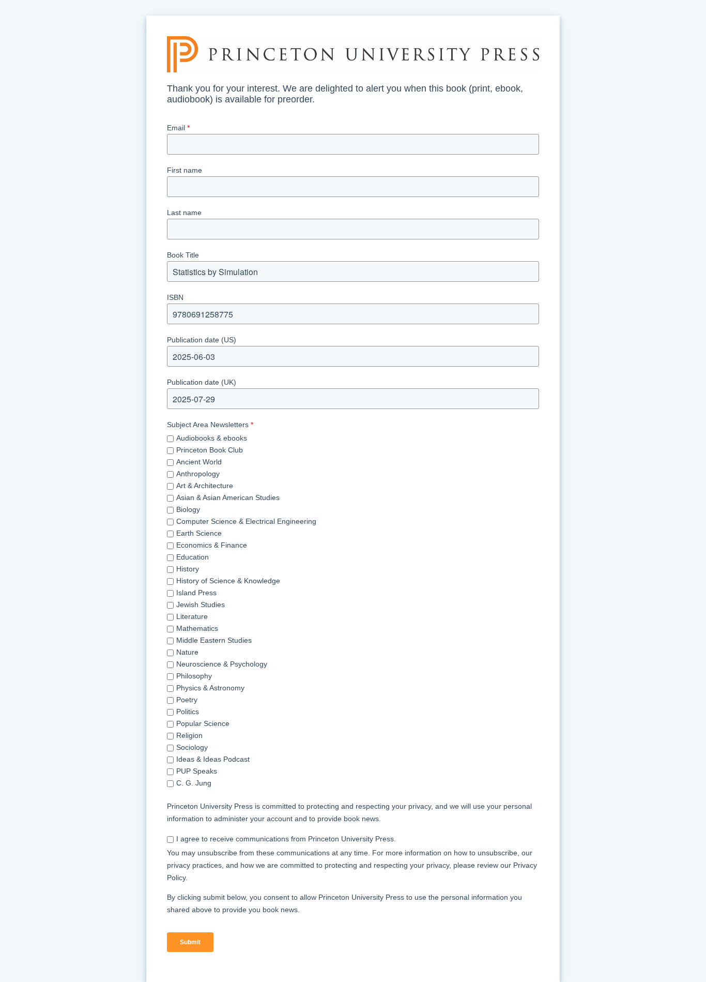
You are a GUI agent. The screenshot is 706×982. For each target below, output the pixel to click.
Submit (190, 942)
